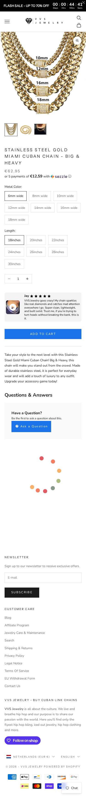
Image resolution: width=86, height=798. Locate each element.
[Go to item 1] (11, 129)
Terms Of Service (17, 671)
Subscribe (22, 592)
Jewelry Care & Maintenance (25, 633)
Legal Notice (13, 663)
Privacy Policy (14, 656)
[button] (43, 176)
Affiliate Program (17, 625)
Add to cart (43, 334)
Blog (8, 618)
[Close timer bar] (83, 2)
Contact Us (12, 686)
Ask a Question (33, 426)
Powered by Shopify (62, 766)
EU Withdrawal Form (20, 678)
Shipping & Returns (19, 648)
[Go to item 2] (25, 129)
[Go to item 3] (40, 129)
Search (9, 640)
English (68, 756)
